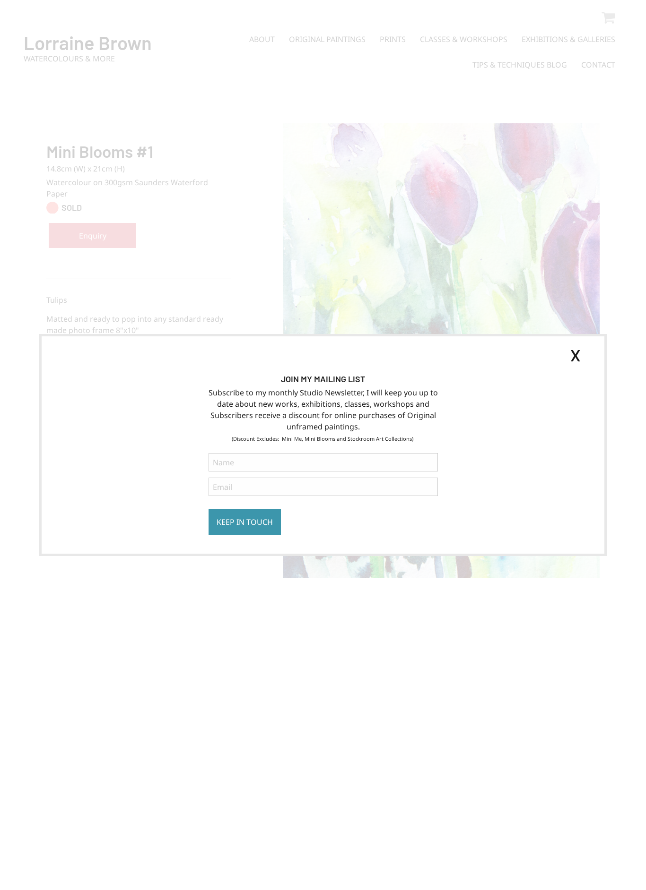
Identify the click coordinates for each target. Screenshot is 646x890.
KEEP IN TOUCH (245, 522)
